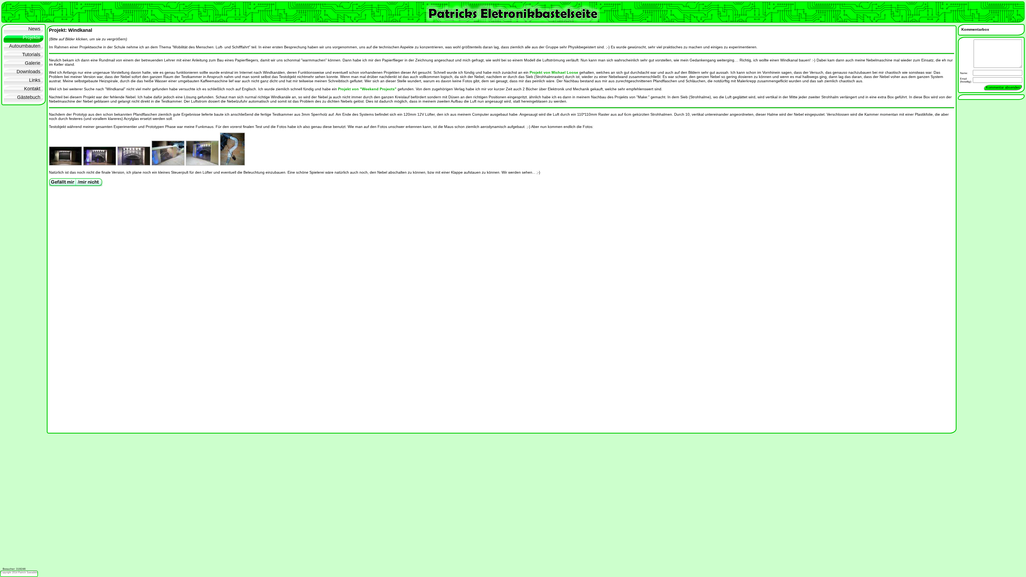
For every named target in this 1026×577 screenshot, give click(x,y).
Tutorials (31, 54)
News (34, 29)
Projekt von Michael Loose (554, 72)
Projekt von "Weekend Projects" (367, 89)
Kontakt (32, 88)
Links (34, 80)
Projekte (31, 37)
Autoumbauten (24, 46)
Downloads (28, 71)
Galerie (32, 63)
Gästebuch (28, 97)
